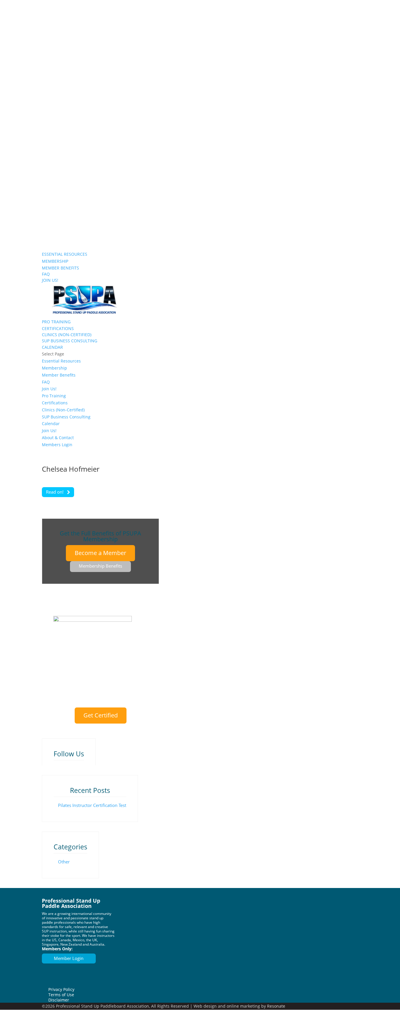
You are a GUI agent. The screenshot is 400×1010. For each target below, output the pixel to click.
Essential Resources (64, 254)
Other (64, 862)
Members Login (57, 244)
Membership (55, 261)
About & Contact (58, 237)
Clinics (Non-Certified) (66, 334)
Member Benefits (60, 268)
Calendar (52, 347)
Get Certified (100, 715)
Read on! (55, 492)
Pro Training (56, 321)
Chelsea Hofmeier (71, 469)
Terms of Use (61, 994)
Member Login (68, 958)
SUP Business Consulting (69, 340)
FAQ (46, 274)
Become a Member (100, 553)
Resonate (276, 1006)
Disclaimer (58, 1000)
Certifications (58, 328)
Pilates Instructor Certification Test (92, 805)
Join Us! (49, 230)
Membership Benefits (100, 566)
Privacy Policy (61, 989)
